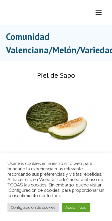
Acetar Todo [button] (75, 207)
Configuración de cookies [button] (33, 207)
